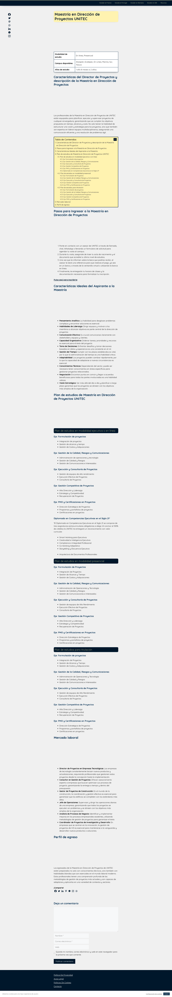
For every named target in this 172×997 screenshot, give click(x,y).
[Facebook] (55, 891)
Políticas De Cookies (62, 982)
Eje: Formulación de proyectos (73, 159)
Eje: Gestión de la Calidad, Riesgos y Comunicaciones (80, 161)
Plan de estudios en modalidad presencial (75, 173)
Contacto (58, 986)
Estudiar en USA (152, 3)
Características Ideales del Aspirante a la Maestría (77, 151)
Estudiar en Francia (105, 3)
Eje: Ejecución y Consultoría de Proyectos (77, 164)
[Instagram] (73, 891)
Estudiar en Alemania (137, 3)
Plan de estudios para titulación (71, 188)
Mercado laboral (64, 202)
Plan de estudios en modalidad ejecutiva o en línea (78, 157)
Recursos (164, 3)
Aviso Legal (59, 979)
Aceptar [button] (166, 994)
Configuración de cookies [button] (154, 994)
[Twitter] (59, 891)
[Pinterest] (66, 891)
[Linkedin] (62, 891)
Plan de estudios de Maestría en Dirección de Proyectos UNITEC (83, 154)
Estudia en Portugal (121, 3)
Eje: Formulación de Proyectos (73, 176)
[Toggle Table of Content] (114, 139)
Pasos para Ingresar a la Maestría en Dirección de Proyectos (81, 148)
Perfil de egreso (63, 205)
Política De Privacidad (63, 975)
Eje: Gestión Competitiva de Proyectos (76, 166)
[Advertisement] (86, 35)
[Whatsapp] (76, 891)
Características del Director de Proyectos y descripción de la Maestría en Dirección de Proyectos (85, 144)
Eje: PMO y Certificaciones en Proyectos (76, 168)
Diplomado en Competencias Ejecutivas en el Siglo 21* (81, 171)
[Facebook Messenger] (69, 891)
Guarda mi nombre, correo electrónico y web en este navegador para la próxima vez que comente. (86, 953)
